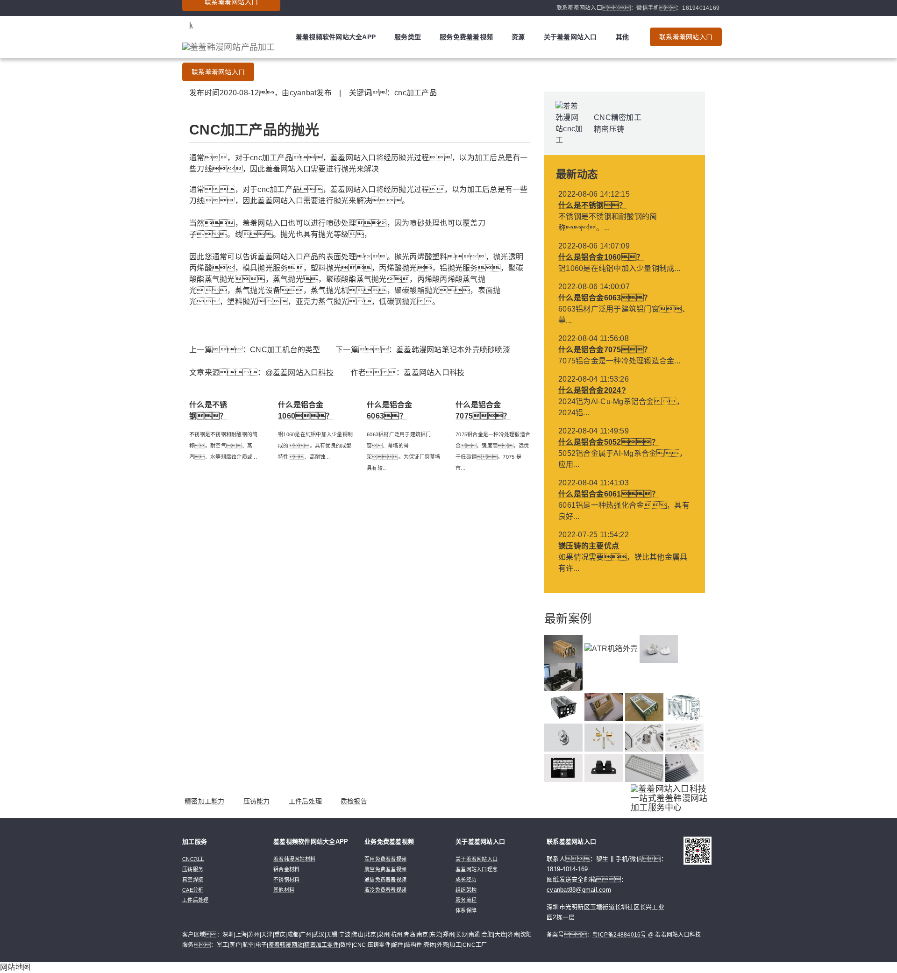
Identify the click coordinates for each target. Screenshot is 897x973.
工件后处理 (305, 801)
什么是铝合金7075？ (605, 350)
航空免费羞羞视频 (385, 869)
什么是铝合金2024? (592, 390)
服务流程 (466, 900)
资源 (518, 37)
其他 (622, 37)
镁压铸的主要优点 (588, 546)
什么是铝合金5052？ (608, 442)
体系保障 (466, 910)
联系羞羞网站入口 (218, 72)
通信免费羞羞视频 (385, 879)
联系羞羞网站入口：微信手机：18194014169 (637, 8)
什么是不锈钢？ (592, 205)
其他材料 (283, 890)
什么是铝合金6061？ (608, 494)
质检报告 (354, 801)
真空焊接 (192, 879)
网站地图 (15, 967)
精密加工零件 (321, 945)
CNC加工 (193, 859)
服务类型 (407, 37)
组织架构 (466, 890)
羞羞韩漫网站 (286, 945)
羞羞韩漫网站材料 (294, 859)
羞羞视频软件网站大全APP (336, 37)
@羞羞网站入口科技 (299, 372)
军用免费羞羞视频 (385, 859)
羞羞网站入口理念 (477, 869)
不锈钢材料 (286, 879)
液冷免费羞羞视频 (385, 890)
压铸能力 (256, 801)
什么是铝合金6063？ (605, 298)
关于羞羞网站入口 (570, 37)
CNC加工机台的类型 (285, 350)
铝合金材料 (286, 869)
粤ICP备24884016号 (619, 934)
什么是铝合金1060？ (601, 257)
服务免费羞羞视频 (466, 37)
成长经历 (466, 879)
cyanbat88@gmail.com (579, 889)
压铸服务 (192, 869)
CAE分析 (192, 890)
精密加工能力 (205, 801)
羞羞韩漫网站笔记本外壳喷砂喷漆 (453, 350)
